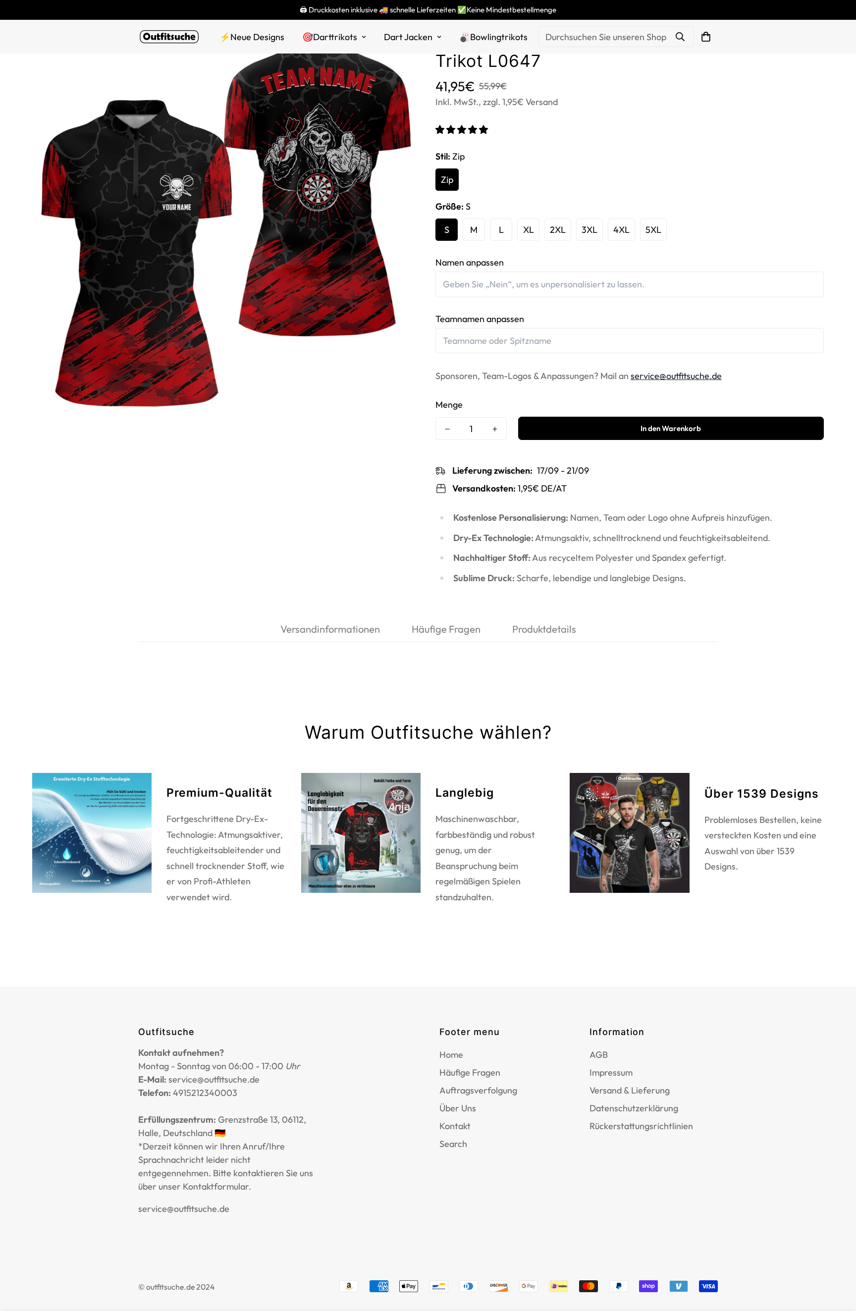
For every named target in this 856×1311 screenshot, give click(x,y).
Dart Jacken (408, 37)
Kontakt (455, 1126)
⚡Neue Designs (251, 37)
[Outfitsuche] (169, 37)
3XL (589, 229)
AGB (598, 1054)
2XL (558, 229)
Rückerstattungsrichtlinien (641, 1126)
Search (453, 1143)
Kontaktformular (216, 1186)
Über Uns (457, 1108)
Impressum (611, 1072)
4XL (621, 229)
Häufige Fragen (469, 1072)
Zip (447, 179)
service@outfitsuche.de (676, 376)
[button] (462, 129)
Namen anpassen (469, 262)
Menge (449, 404)
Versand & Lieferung (629, 1090)
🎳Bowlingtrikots (493, 37)
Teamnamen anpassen (479, 319)
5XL (653, 229)
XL (528, 229)
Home (451, 1054)
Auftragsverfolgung (478, 1090)
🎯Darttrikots (329, 37)
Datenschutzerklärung (633, 1108)
